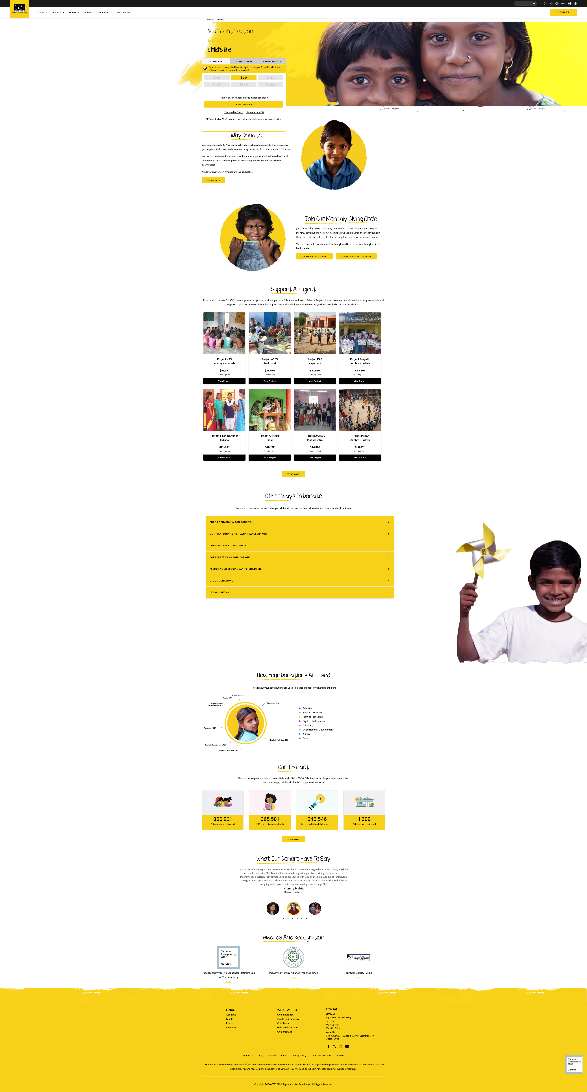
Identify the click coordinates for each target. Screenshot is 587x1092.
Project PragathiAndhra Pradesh (360, 361)
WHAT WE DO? (287, 1010)
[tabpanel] (293, 908)
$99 (244, 77)
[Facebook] (328, 1047)
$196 (217, 84)
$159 (271, 77)
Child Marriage (284, 1032)
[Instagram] (340, 1047)
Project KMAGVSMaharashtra (315, 438)
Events (87, 12)
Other (270, 84)
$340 (244, 84)
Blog (260, 1055)
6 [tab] (306, 918)
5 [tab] (301, 918)
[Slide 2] (295, 995)
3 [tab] (292, 918)
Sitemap (341, 1055)
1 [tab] (283, 918)
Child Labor (283, 1023)
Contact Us (248, 1055)
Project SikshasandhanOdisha (224, 438)
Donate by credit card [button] (314, 256)
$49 (217, 77)
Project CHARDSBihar (270, 438)
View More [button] (293, 474)
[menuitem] (526, 3)
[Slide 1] (292, 995)
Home (41, 12)
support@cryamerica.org (338, 1017)
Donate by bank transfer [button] (356, 256)
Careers (272, 1055)
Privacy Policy (299, 1055)
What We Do (123, 12)
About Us (57, 12)
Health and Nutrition (288, 1019)
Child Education (285, 1014)
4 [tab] (297, 918)
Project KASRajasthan (315, 361)
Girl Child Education (287, 1027)
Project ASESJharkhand (270, 361)
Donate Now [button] (213, 180)
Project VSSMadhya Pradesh (224, 361)
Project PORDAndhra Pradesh (360, 438)
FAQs (284, 1055)
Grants (72, 12)
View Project (224, 381)
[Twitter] (334, 1047)
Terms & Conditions (321, 1055)
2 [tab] (288, 918)
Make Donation (243, 104)
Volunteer (104, 12)
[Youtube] (347, 1047)
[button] (526, 3)
